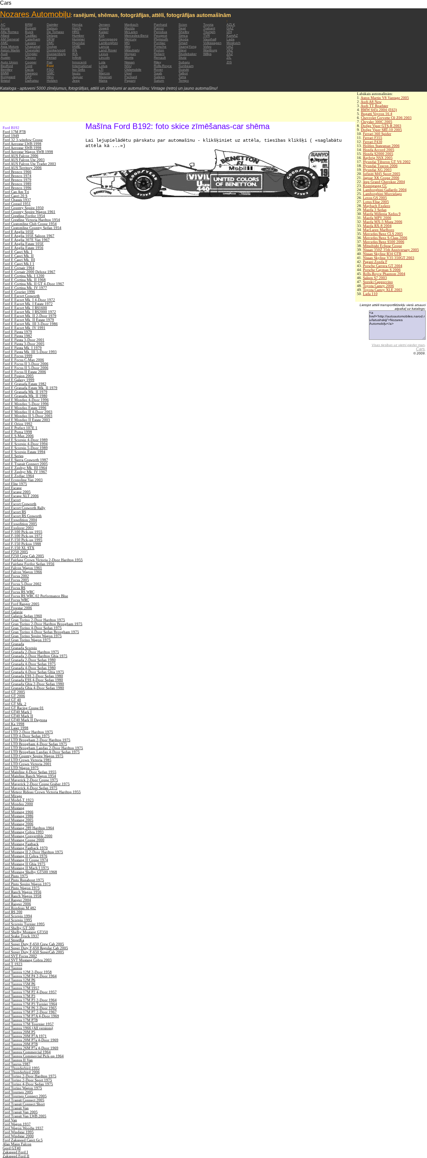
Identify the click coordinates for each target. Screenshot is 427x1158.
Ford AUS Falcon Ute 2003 (24, 160)
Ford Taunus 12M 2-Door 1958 (27, 972)
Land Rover (108, 50)
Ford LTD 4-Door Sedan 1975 (26, 736)
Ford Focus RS (14, 588)
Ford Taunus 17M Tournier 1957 (28, 1024)
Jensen (104, 24)
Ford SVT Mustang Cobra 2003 (27, 960)
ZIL (229, 57)
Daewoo (31, 73)
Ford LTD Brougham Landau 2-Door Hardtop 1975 (43, 748)
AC (3, 24)
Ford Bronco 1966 (17, 172)
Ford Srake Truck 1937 (21, 936)
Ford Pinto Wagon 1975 (21, 888)
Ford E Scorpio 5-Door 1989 (25, 448)
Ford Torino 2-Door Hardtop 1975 (29, 1076)
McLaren (131, 32)
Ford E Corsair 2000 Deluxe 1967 (29, 272)
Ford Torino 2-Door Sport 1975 (27, 1080)
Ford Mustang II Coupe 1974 (25, 860)
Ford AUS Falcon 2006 (20, 156)
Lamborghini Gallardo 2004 (385, 190)
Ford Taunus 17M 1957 (21, 988)
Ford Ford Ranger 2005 (21, 604)
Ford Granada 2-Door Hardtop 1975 (31, 652)
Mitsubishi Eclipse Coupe (382, 246)
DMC (50, 43)
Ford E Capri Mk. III (19, 260)
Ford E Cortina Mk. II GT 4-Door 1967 (33, 284)
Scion (182, 24)
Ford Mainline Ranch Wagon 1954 (29, 776)
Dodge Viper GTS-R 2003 (381, 126)
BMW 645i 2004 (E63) (379, 110)
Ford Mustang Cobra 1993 (23, 832)
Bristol (5, 80)
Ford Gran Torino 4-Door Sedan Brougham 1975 (41, 632)
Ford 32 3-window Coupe (23, 140)
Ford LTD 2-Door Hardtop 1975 (28, 732)
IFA (74, 50)
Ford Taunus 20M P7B (20, 1044)
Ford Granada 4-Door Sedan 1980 (29, 668)
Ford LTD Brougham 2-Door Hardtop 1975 (36, 740)
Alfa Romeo (10, 32)
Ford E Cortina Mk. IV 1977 (25, 288)
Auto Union (9, 62)
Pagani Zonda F (375, 262)
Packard (130, 77)
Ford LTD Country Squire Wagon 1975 (33, 756)
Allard (5, 35)
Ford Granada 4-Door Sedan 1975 (29, 664)
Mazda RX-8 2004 (377, 226)
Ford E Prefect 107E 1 (20, 428)
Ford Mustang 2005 (18, 820)
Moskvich (234, 43)
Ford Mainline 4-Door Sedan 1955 (29, 772)
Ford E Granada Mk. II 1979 (25, 392)
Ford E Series (13, 456)
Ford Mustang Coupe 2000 (23, 840)
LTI (101, 69)
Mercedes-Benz (136, 35)
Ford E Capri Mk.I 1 (18, 264)
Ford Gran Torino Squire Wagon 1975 (32, 636)
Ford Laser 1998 (15, 728)
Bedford (7, 66)
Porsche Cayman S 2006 (382, 270)
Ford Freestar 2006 (17, 608)
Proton (159, 50)
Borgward (8, 77)
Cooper (30, 62)
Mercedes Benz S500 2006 (383, 242)
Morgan (130, 54)
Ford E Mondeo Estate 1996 (24, 408)
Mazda (129, 28)
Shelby (183, 32)
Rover (158, 69)
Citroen (30, 57)
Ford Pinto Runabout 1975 (23, 880)
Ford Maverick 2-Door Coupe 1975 (30, 780)
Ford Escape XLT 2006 (21, 496)
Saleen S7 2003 (375, 278)
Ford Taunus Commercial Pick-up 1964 (33, 1056)
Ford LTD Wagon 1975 (21, 768)
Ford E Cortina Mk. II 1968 (24, 280)
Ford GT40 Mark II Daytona (25, 720)
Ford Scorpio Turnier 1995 (24, 924)
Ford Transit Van (16, 1108)
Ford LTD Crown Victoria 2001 (27, 764)
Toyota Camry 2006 (378, 286)
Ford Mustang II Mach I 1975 (26, 868)
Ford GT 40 (12, 700)
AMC (4, 43)
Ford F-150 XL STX (18, 548)
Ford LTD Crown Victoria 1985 (27, 760)
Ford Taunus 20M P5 (19, 1032)
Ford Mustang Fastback (21, 844)
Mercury (130, 39)
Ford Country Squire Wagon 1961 (29, 212)
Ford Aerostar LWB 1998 (22, 144)
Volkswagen (212, 43)
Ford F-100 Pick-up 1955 (22, 532)
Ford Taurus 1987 (16, 1064)
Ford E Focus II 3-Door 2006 (25, 364)
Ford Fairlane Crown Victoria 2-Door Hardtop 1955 (43, 560)
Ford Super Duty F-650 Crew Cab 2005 (33, 944)
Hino (50, 77)
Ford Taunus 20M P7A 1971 (25, 1036)
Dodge (52, 46)
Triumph (209, 32)
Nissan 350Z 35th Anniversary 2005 (391, 250)
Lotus (103, 66)
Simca (183, 35)
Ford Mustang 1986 (18, 816)
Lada (231, 39)
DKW (50, 39)
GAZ (230, 28)
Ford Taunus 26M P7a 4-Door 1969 (30, 1048)
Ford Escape (12, 488)
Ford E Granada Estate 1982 (24, 384)
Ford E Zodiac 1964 (18, 476)
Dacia (29, 69)
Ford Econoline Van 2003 (23, 480)
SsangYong (187, 46)
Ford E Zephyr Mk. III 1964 (25, 468)
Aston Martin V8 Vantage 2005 (385, 98)
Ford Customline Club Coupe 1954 (30, 224)
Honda (77, 24)
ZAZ (230, 54)
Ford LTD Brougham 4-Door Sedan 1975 (35, 744)
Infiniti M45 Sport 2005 (381, 174)
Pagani (129, 80)
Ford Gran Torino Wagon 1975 (27, 640)
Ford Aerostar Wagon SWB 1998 (28, 152)
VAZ (230, 50)
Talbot (183, 73)
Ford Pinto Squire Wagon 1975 (27, 884)
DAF (28, 77)
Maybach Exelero (376, 206)
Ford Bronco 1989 (17, 184)
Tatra (182, 77)
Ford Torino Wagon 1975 (22, 1088)
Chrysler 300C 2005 (376, 122)
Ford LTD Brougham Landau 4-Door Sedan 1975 (41, 752)
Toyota (208, 24)
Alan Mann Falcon (17, 1144)
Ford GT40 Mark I (17, 712)
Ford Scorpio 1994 (17, 916)
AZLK (231, 24)
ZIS (229, 62)
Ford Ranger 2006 (17, 904)
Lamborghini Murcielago (382, 194)
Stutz (182, 57)
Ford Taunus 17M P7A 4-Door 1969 (31, 1016)
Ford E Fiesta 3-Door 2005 (23, 344)
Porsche (160, 46)
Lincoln (104, 57)
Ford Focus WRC (16, 600)
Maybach (131, 24)
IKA (75, 54)
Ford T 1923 (12, 964)
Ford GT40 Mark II (18, 716)
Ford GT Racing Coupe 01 (23, 708)
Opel (128, 73)
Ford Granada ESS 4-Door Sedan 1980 (33, 680)
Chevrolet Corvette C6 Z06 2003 (386, 118)
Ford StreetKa (13, 940)
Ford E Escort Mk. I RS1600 (25, 308)
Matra (103, 80)
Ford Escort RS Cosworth (22, 516)
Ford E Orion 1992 (17, 424)
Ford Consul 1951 (17, 204)
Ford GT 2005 (14, 692)
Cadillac (31, 35)
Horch (76, 28)
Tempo (183, 80)
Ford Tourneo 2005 (18, 1092)
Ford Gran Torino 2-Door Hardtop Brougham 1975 (42, 624)
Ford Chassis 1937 (17, 200)
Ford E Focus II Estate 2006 (24, 372)
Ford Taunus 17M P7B (20, 1020)
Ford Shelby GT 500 (19, 928)
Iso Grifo (78, 69)
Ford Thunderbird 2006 (21, 1072)
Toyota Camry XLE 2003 (382, 290)
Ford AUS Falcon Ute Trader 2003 (29, 164)
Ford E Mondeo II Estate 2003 (26, 420)
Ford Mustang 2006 (18, 824)
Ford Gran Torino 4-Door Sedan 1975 (32, 628)
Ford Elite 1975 (15, 484)
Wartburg (210, 50)
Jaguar (77, 77)
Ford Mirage (12, 796)
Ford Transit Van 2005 (20, 1112)
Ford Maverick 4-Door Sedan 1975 (30, 788)
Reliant (159, 54)
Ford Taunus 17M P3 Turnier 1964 (30, 1004)
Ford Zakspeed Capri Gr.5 (23, 1140)
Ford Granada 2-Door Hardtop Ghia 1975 (35, 656)
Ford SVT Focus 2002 (20, 956)
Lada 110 (370, 294)
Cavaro (30, 43)
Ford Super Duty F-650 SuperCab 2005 (33, 952)
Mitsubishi (131, 50)
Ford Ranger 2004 (17, 900)
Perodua (160, 32)
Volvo (207, 46)
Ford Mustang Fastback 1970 (25, 848)
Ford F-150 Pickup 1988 (22, 544)
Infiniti (76, 57)
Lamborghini (108, 43)
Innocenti (79, 62)
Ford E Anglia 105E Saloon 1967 (28, 236)
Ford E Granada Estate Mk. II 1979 (30, 388)
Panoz (159, 28)
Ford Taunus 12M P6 (19, 980)
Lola (102, 62)
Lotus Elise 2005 (376, 202)
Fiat (49, 62)
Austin (5, 57)
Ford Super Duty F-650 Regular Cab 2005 (35, 948)
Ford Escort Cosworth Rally (24, 508)
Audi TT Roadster (374, 106)
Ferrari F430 (372, 142)
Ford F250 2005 (15, 552)
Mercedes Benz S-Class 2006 (385, 238)
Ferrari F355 (372, 138)
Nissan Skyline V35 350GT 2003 (388, 258)
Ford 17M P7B (14, 132)
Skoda (183, 39)
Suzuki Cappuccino (378, 282)
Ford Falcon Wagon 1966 (22, 572)
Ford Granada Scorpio (20, 648)
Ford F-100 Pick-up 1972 (22, 536)
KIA (101, 35)
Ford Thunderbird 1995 (21, 1068)
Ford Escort (12, 500)
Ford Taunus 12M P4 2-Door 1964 (30, 976)
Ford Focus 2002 (16, 576)
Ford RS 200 (12, 912)
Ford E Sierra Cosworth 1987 (25, 460)
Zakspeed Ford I (15, 1152)
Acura (5, 28)
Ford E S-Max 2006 (18, 436)
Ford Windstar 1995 (18, 1132)
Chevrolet (32, 50)
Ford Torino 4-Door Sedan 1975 (28, 1084)
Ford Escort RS (14, 512)
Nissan (129, 62)
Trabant (209, 28)
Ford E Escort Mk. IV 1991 (24, 328)
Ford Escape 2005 (17, 492)
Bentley (6, 69)
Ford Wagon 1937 (17, 1124)
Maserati (105, 77)
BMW (5, 73)
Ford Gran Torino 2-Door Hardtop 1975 (34, 620)
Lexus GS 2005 (375, 198)
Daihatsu (32, 80)
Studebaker (187, 54)
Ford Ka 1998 (13, 724)
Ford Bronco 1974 (17, 176)
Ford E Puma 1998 (17, 432)
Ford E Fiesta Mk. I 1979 (22, 348)
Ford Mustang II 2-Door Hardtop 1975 (33, 852)
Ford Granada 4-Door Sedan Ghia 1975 (33, 672)
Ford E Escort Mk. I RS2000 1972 (29, 312)
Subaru (184, 62)
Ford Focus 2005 (16, 580)
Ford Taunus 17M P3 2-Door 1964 (30, 1000)
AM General (10, 39)
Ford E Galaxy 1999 (18, 380)
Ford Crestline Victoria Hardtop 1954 (31, 220)
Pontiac (159, 43)
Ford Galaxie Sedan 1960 (22, 616)
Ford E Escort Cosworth (21, 296)
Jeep (76, 80)
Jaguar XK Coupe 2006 (381, 178)
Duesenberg (56, 54)
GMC (50, 73)
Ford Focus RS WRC (18, 592)
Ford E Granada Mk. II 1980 (25, 396)
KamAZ (232, 35)
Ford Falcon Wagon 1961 (22, 568)
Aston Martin (10, 50)
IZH (229, 32)
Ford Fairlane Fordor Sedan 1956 (28, 564)
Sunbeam (185, 66)
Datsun (52, 28)
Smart (182, 43)
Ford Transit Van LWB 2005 (24, 1116)
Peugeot (160, 35)
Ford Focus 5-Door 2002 (22, 584)
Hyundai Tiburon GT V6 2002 (387, 162)
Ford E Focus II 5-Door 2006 (25, 368)
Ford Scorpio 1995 (17, 920)
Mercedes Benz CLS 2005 (383, 234)
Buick (29, 32)
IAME (76, 46)
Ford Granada (13, 644)
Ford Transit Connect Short (24, 1104)
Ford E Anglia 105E (18, 232)
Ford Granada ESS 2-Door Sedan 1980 (33, 676)
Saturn (159, 80)
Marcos (104, 73)
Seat (182, 28)
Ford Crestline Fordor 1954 (24, 216)
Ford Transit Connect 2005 (23, 1100)
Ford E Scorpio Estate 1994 (24, 452)
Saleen (159, 77)
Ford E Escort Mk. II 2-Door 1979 (29, 316)
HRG (75, 32)
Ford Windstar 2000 (18, 1136)
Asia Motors (10, 46)
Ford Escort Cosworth (19, 504)
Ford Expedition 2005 (20, 524)
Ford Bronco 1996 (17, 188)
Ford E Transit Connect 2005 (25, 464)
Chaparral (32, 46)
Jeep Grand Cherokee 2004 (384, 182)
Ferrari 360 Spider (377, 134)
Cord (28, 66)
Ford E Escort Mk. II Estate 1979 (28, 320)
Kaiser (103, 32)
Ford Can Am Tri (16, 192)
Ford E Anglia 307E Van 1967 (26, 240)
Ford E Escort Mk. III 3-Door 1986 (30, 324)
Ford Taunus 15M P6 (19, 984)
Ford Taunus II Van (18, 1060)
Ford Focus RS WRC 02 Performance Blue (35, 596)
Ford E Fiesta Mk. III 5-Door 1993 (30, 352)
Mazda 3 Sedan (375, 210)
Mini (127, 46)
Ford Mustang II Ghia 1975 (24, 864)
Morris (128, 57)
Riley (157, 62)
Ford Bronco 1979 (17, 180)
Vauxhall (209, 39)
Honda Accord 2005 (378, 150)
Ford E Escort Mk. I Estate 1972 (28, 304)
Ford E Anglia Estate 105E (23, 244)
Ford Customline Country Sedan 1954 (32, 228)
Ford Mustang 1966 (18, 812)
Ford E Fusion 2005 (18, 376)
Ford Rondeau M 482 (19, 908)
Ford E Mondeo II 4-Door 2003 (27, 412)
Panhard (160, 24)
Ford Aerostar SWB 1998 (22, 148)
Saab (158, 73)
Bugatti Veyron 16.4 (376, 114)
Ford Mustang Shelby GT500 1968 (30, 872)
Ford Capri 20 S (15, 196)
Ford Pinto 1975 (15, 876)
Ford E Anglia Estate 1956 (23, 248)
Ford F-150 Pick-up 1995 (22, 540)
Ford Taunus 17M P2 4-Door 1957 (30, 992)
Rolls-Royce (163, 66)
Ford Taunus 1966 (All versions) (28, 1028)
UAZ (230, 46)
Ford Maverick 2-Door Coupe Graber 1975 (36, 784)
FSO (50, 69)
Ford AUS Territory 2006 (22, 168)
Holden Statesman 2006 (381, 146)
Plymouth (161, 39)
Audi (4, 54)
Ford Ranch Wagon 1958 (22, 896)
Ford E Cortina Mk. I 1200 (23, 276)
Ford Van (10, 1120)
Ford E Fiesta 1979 (17, 332)
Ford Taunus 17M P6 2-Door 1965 (30, 1008)
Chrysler (31, 54)
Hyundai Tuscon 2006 (380, 166)
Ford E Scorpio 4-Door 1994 (25, 444)
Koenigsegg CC (375, 186)
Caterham (32, 39)
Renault (160, 57)
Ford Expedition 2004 (20, 520)
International (81, 66)
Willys (207, 54)
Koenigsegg (108, 39)
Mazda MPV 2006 (377, 218)
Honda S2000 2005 (378, 154)
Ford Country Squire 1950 (23, 208)
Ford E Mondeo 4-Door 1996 (26, 400)
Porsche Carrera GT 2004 (382, 266)
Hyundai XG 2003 (377, 170)
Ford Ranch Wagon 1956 (22, 892)
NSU (127, 66)
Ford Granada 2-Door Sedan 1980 (29, 660)
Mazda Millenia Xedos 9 (382, 214)
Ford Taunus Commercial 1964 (27, 1052)
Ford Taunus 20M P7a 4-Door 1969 (30, 1040)
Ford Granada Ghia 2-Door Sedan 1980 (33, 684)
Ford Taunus (12, 968)
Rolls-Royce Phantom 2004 (384, 274)
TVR (206, 35)
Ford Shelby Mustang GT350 (25, 932)
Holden (52, 80)
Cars (420, 349)
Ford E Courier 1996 (19, 292)
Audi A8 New (371, 102)
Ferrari (51, 57)
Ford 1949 (11, 136)
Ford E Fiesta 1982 (17, 336)
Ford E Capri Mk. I (17, 252)
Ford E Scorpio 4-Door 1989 (25, 440)
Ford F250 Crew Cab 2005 (23, 556)
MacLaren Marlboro (378, 230)
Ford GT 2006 (14, 696)
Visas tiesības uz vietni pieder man (398, 345)
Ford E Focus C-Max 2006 (23, 360)
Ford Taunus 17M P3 (19, 996)
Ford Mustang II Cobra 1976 (25, 856)
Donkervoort (56, 50)
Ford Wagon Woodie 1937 (23, 1128)
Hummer (78, 39)
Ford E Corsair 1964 (18, 268)
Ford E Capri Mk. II (18, 256)
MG (127, 43)
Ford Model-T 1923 (18, 800)
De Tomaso (55, 32)
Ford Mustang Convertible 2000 (27, 836)
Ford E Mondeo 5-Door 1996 (26, 404)
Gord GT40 (12, 1148)
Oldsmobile (132, 69)
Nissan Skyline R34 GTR (382, 254)
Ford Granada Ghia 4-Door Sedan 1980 (33, 688)
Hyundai (78, 43)
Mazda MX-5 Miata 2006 (382, 222)
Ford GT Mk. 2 (14, 704)
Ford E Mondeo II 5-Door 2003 (27, 416)
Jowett (104, 28)
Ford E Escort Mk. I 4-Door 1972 (29, 300)
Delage (52, 35)
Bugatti (30, 28)
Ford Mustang (13, 808)
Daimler (52, 24)
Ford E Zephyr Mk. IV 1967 (25, 472)
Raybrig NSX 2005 (378, 158)
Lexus (103, 54)
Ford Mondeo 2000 (18, 804)
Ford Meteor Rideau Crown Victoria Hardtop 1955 (42, 792)
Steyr (182, 50)
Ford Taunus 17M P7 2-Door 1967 (30, 1012)
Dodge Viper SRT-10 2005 (381, 130)
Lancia (104, 46)
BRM (28, 24)
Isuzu (76, 73)
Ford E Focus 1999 (17, 356)
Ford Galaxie (13, 612)
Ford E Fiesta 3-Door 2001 (23, 340)
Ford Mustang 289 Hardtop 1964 (28, 828)
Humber (78, 35)
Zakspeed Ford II (16, 1156)
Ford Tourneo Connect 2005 (25, 1096)
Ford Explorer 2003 (18, 528)
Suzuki (183, 69)
